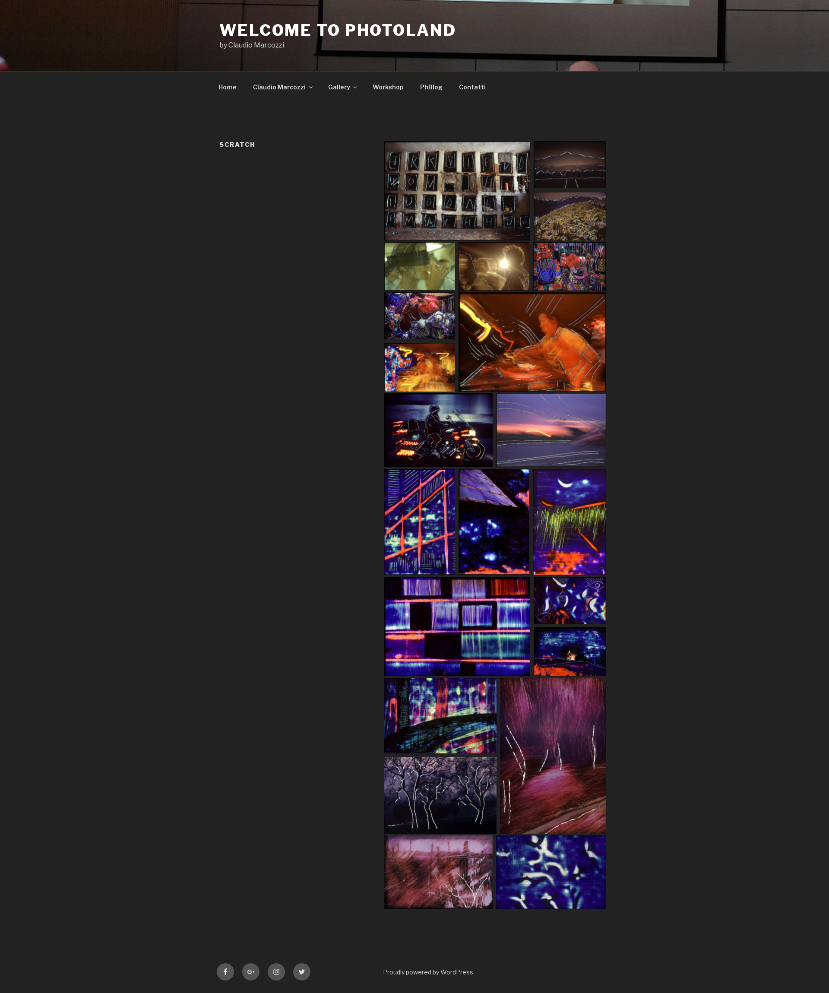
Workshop (388, 87)
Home (227, 87)
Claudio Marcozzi (279, 87)
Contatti (472, 87)
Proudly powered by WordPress (428, 972)
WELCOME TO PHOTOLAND (337, 30)
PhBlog (431, 87)
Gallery (339, 87)
